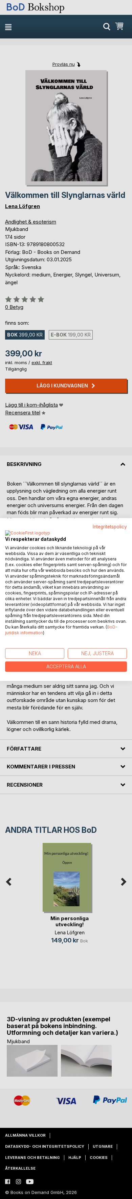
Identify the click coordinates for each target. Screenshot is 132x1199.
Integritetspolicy (110, 526)
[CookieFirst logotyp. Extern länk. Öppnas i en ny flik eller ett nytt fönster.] (27, 533)
